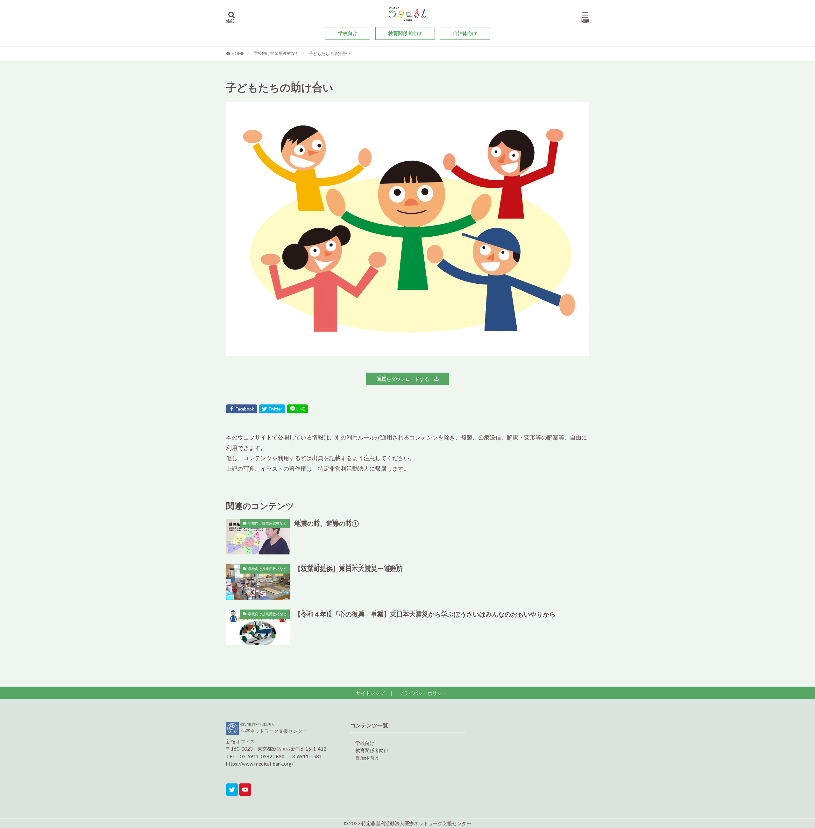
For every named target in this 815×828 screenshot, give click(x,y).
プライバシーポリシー (423, 693)
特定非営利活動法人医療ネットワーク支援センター (416, 823)
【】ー (348, 568)
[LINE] (297, 408)
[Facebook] (241, 408)
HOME (238, 53)
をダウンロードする (405, 378)
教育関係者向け (405, 33)
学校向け (347, 33)
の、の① (326, 523)
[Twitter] (272, 408)
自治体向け (465, 33)
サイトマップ (370, 693)
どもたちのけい (329, 53)
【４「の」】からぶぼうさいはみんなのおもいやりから (425, 614)
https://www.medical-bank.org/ (260, 764)
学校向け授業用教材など (276, 53)
